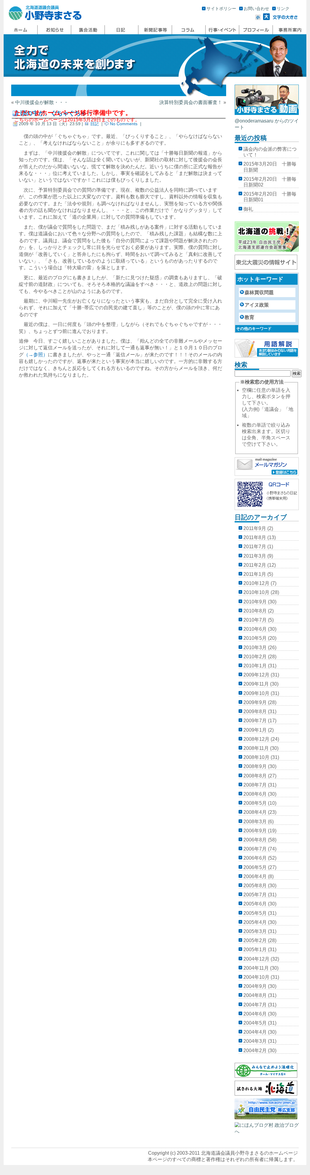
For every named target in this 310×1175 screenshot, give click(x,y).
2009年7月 (255, 720)
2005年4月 (255, 922)
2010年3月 (255, 647)
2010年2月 (255, 656)
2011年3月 (254, 556)
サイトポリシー (221, 8)
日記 (94, 123)
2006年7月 (255, 848)
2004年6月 (255, 1013)
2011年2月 (254, 565)
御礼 (248, 209)
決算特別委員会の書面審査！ (190, 102)
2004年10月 (256, 977)
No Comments (123, 123)
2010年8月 (255, 610)
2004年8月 (255, 995)
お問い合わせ (256, 8)
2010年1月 (255, 665)
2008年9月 (255, 766)
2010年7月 (255, 620)
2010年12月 (256, 583)
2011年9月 (254, 528)
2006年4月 (255, 876)
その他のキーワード (254, 328)
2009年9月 (255, 702)
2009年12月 (256, 674)
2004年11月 (256, 968)
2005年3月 (255, 931)
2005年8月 (255, 885)
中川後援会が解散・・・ (41, 102)
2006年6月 (255, 858)
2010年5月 (255, 638)
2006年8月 (255, 839)
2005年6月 (255, 903)
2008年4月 (255, 812)
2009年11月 (256, 684)
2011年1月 (254, 574)
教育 (249, 317)
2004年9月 (255, 986)
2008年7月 (255, 784)
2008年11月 (256, 748)
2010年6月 (255, 629)
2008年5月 (255, 803)
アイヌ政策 (257, 304)
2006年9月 (255, 830)
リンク (283, 8)
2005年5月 (255, 913)
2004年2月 (255, 1050)
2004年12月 (256, 959)
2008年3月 (255, 821)
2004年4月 (255, 1032)
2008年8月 (255, 775)
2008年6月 (255, 794)
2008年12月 (256, 739)
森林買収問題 (259, 292)
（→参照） (36, 354)
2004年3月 (255, 1041)
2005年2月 (255, 940)
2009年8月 (255, 711)
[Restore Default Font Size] (285, 18)
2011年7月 (254, 546)
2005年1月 (255, 949)
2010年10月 (256, 592)
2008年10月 (256, 757)
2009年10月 (256, 693)
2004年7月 (255, 1004)
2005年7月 (255, 894)
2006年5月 (255, 867)
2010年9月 (255, 601)
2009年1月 (255, 730)
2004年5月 (255, 1023)
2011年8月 (254, 537)
